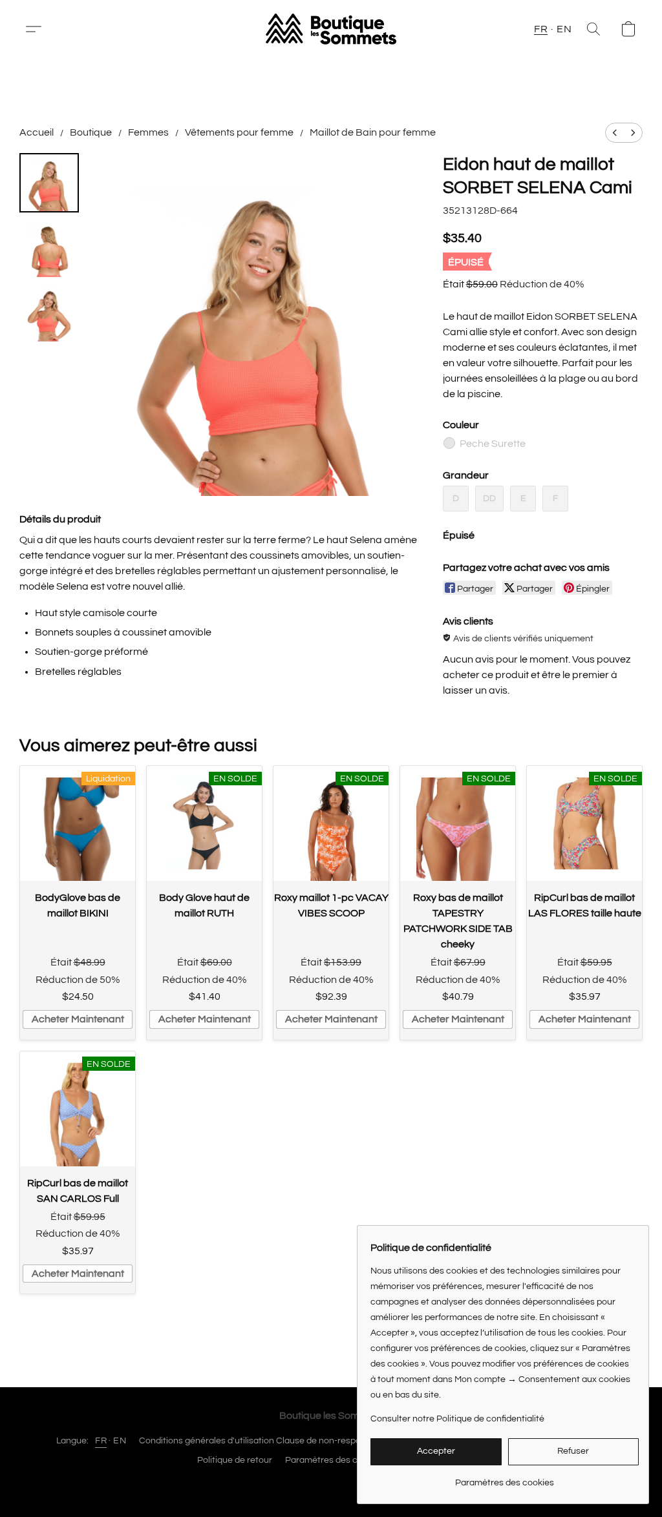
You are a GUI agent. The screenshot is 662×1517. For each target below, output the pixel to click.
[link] (504, 1478)
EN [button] (564, 29)
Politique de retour (234, 1460)
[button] (38, 29)
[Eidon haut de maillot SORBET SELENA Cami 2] (49, 312)
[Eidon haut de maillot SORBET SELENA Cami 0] (49, 182)
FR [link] (101, 1440)
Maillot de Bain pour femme (373, 132)
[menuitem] (615, 132)
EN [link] (119, 1440)
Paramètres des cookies (334, 1460)
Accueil (36, 132)
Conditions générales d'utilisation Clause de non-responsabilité (267, 1440)
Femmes (148, 132)
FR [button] (541, 29)
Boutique (91, 132)
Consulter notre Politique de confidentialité (457, 1418)
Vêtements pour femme (239, 132)
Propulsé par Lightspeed (331, 1482)
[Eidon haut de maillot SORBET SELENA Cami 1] (49, 247)
